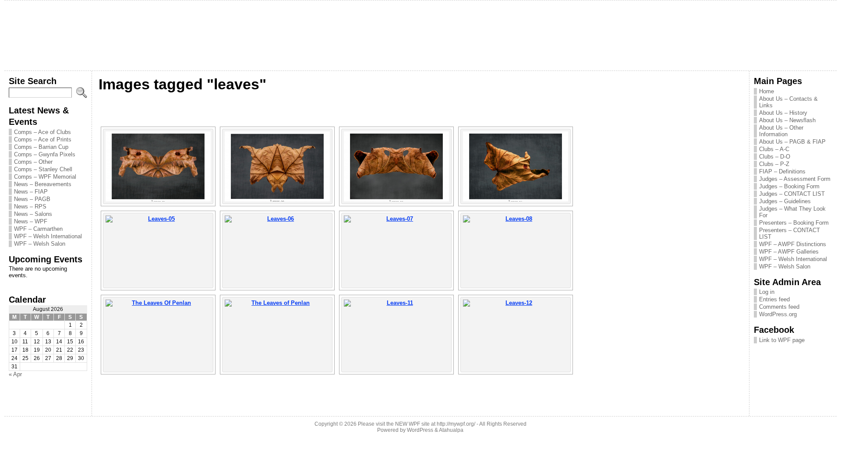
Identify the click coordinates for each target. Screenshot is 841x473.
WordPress (420, 430)
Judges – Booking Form (789, 186)
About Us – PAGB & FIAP (792, 141)
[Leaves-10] (277, 334)
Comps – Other (33, 162)
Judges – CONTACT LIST (792, 194)
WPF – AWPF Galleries (789, 251)
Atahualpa (451, 430)
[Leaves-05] (158, 250)
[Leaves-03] (396, 166)
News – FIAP (31, 191)
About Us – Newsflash (787, 120)
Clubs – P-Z (774, 164)
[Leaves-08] (515, 250)
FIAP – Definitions (782, 171)
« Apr (15, 374)
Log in (766, 292)
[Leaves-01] (158, 166)
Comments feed (779, 307)
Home (766, 91)
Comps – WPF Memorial (45, 176)
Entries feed (774, 299)
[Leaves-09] (158, 334)
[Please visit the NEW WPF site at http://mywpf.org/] (420, 35)
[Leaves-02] (277, 166)
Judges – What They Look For (792, 212)
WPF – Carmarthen (38, 229)
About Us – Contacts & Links (788, 102)
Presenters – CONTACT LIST (789, 233)
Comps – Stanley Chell (43, 169)
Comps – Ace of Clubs (42, 132)
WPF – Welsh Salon (39, 243)
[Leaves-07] (396, 250)
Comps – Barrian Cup (41, 147)
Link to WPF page (782, 340)
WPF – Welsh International (48, 236)
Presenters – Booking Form (794, 222)
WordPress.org (778, 314)
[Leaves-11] (396, 334)
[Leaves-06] (277, 250)
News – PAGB (32, 199)
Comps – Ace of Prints (42, 139)
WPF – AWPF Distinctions (792, 244)
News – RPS (30, 206)
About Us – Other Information (781, 131)
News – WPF (30, 221)
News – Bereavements (42, 184)
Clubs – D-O (774, 156)
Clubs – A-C (774, 149)
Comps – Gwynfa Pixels (44, 154)
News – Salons (33, 214)
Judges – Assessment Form (794, 179)
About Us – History (783, 112)
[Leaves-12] (515, 334)
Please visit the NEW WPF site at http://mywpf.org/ (416, 424)
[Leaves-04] (515, 166)
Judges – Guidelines (785, 201)
